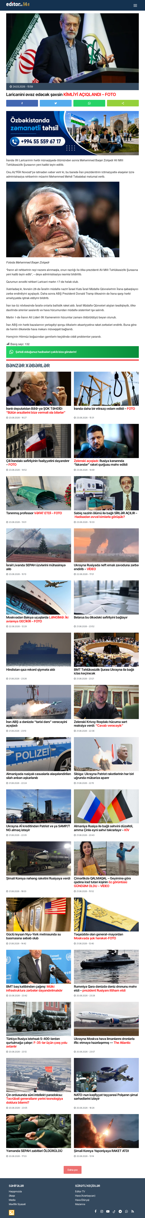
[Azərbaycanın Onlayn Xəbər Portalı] (18, 4)
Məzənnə (80, 1204)
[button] (123, 103)
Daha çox (73, 1169)
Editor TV (80, 1191)
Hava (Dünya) (82, 1200)
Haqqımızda (15, 1191)
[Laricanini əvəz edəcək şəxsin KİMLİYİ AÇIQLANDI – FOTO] (72, 48)
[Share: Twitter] (56, 103)
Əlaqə (12, 1195)
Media (12, 1200)
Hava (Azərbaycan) (85, 1195)
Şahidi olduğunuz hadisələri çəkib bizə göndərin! (46, 352)
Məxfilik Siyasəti (17, 1204)
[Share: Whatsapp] (89, 103)
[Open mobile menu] (135, 5)
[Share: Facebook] (22, 103)
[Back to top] (135, 1208)
